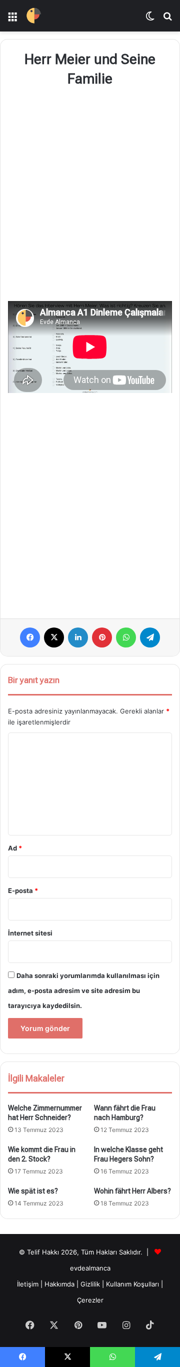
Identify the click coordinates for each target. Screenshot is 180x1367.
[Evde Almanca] (33, 15)
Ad (15, 848)
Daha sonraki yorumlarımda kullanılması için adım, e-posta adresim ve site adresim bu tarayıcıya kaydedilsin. (84, 991)
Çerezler (90, 1300)
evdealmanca (90, 1268)
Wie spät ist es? (33, 1191)
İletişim (27, 1284)
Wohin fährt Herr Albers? (132, 1191)
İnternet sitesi (30, 933)
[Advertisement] (90, 196)
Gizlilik (91, 1284)
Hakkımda (60, 1284)
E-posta (23, 890)
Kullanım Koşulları (132, 1284)
